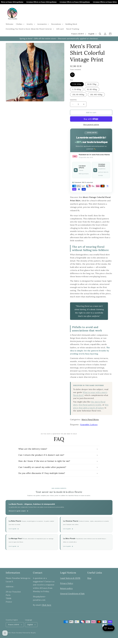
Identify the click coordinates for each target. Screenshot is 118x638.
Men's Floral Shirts (90, 419)
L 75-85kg (76, 89)
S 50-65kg (76, 84)
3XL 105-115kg (96, 95)
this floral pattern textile (90, 405)
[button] (20, 24)
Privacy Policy (66, 583)
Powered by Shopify (29, 633)
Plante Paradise (17, 633)
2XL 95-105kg (78, 95)
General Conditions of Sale (72, 593)
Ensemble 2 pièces (88, 424)
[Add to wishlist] (72, 74)
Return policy (66, 588)
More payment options (91, 124)
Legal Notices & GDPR (70, 578)
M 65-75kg (91, 84)
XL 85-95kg (92, 89)
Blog (89, 578)
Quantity (73, 100)
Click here (46, 605)
